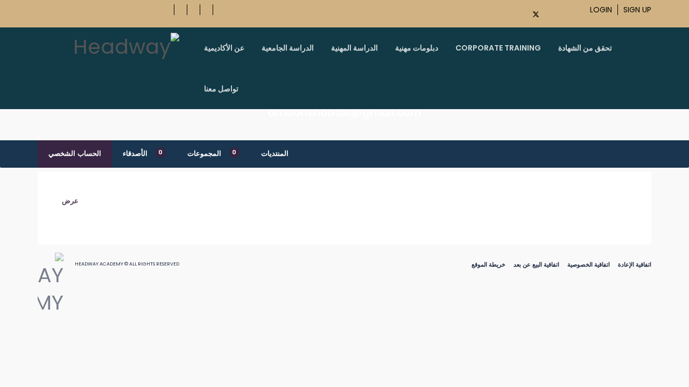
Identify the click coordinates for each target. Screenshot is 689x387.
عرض (70, 201)
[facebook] (518, 12)
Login (601, 9)
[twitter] (536, 14)
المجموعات (212, 153)
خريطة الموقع (488, 264)
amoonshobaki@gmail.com (344, 112)
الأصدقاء (143, 153)
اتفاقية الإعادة (634, 264)
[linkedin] (576, 12)
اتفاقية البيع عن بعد (536, 264)
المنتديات (275, 153)
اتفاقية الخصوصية (588, 264)
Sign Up (637, 9)
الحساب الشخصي (74, 153)
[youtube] (552, 12)
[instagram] (564, 12)
